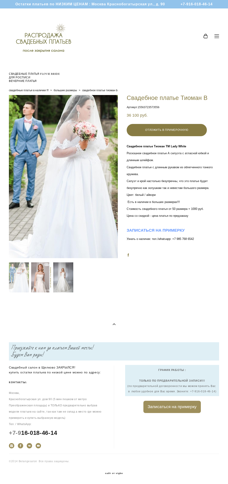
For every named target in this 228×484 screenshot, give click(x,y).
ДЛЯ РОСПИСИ (20, 77)
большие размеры (65, 90)
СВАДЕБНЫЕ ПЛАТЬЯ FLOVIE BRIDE (34, 73)
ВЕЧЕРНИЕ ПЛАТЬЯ (23, 81)
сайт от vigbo (114, 473)
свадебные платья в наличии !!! (29, 90)
